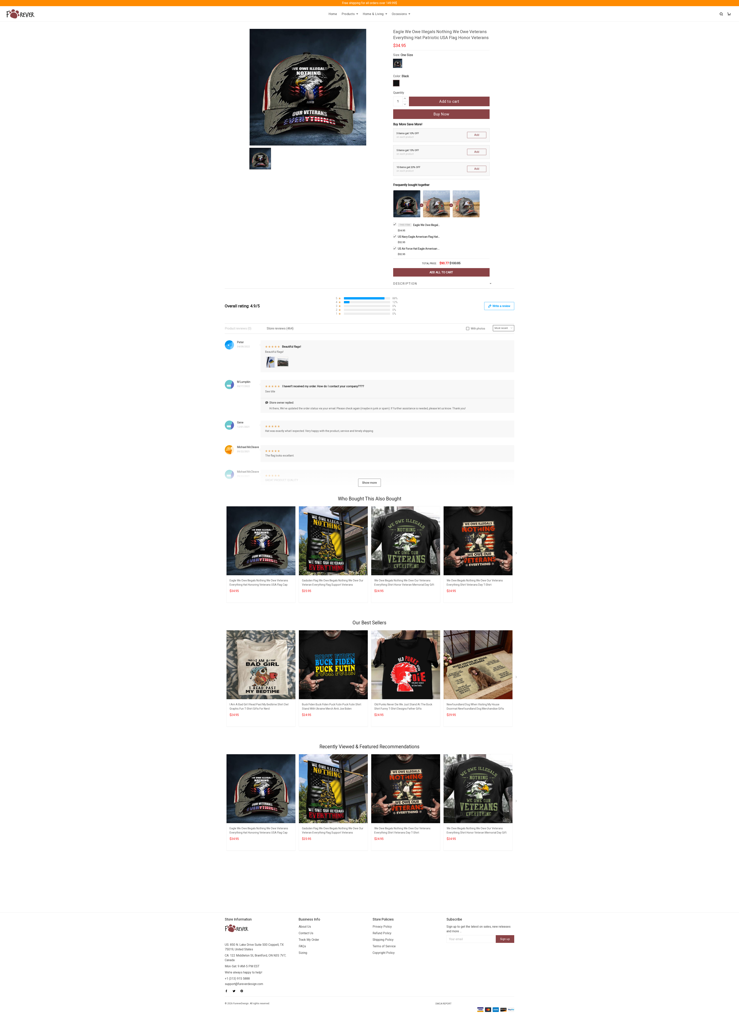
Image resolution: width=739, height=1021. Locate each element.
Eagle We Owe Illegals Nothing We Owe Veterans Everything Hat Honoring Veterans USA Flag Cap (259, 582)
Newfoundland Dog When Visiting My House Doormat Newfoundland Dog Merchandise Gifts (475, 706)
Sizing (303, 953)
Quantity (398, 92)
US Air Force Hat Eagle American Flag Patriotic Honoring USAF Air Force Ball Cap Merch (419, 248)
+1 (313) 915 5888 (237, 978)
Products (348, 14)
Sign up (505, 939)
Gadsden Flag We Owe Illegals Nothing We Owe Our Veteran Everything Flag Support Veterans (332, 582)
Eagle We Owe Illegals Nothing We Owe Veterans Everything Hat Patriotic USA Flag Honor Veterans (426, 225)
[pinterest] (243, 991)
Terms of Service (384, 946)
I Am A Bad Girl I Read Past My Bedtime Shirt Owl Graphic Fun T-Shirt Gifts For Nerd (259, 706)
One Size (407, 55)
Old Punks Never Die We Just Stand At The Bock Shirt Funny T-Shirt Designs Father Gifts (403, 706)
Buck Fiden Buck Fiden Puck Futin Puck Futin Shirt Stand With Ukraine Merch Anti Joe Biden (331, 706)
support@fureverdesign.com (244, 984)
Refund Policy (382, 933)
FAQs (302, 946)
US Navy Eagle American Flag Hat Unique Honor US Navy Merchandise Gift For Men (419, 236)
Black (405, 76)
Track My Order (309, 940)
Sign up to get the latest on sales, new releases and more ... (478, 929)
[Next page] (516, 554)
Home (333, 14)
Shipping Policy (383, 940)
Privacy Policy (382, 926)
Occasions (399, 14)
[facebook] (227, 991)
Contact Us (306, 933)
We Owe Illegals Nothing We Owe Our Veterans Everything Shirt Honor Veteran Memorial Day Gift (404, 582)
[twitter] (235, 991)
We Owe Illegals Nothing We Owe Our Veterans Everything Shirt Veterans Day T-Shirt (475, 582)
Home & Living (373, 14)
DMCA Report (443, 1003)
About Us (305, 926)
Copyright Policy (384, 953)
